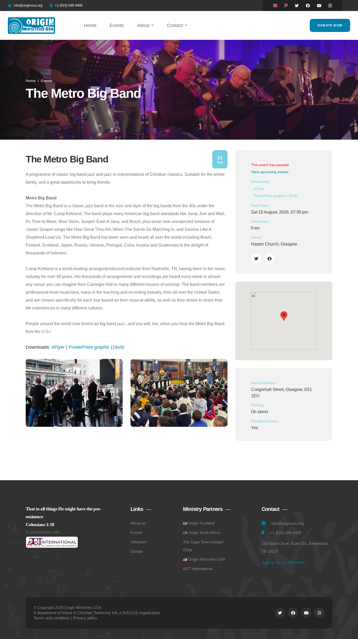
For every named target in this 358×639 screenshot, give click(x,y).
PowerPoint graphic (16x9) (96, 347)
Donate (137, 551)
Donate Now (330, 25)
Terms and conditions (52, 618)
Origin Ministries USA (206, 559)
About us (138, 523)
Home (90, 25)
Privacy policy (85, 618)
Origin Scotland (201, 523)
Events (117, 25)
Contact (175, 25)
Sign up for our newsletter (283, 562)
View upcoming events (269, 172)
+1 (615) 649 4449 (68, 5)
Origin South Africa (204, 532)
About (143, 25)
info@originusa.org (28, 5)
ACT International (198, 568)
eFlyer (58, 347)
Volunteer (139, 542)
